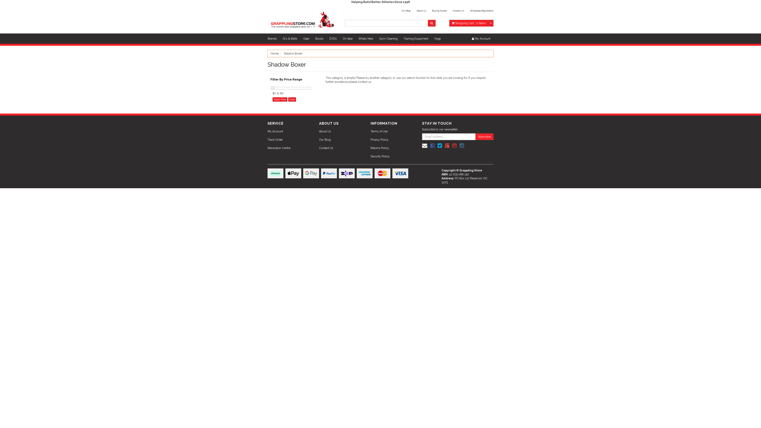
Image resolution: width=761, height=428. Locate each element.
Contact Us (458, 11)
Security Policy (380, 156)
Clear (292, 99)
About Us (421, 11)
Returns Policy (380, 148)
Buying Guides (439, 11)
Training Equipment (415, 38)
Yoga (437, 38)
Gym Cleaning (388, 38)
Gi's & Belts (290, 38)
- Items (470, 23)
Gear (306, 38)
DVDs (333, 38)
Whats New (366, 38)
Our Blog (406, 11)
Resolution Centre (279, 148)
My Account (275, 131)
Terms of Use (379, 131)
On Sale (348, 38)
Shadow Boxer (293, 53)
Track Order (275, 139)
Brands (272, 38)
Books (319, 38)
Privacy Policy (379, 139)
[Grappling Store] (303, 19)
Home (275, 53)
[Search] (432, 23)
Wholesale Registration (482, 11)
